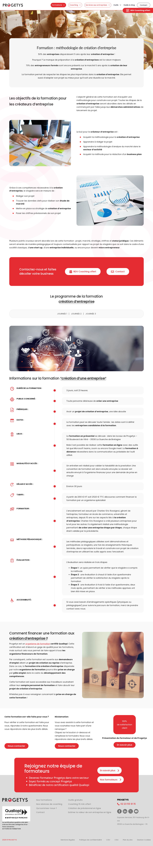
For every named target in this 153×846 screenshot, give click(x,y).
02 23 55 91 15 (128, 803)
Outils (115, 5)
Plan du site (128, 840)
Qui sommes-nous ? (46, 808)
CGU (116, 840)
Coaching (74, 5)
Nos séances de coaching (49, 804)
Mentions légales (68, 840)
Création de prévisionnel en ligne (84, 808)
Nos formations (44, 800)
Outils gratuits (75, 800)
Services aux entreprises (96, 5)
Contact (143, 5)
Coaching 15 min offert (79, 804)
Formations (57, 5)
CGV (108, 840)
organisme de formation (37, 643)
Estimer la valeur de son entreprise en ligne (89, 812)
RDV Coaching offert (140, 10)
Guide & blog (129, 5)
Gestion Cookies (144, 840)
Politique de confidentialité (90, 840)
